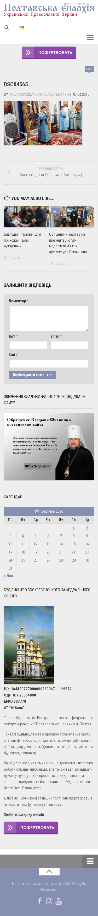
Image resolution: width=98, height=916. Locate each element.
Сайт (13, 354)
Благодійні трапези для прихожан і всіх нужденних (22, 240)
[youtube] (58, 901)
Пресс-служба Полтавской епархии (40, 94)
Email (56, 336)
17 (10, 552)
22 (74, 552)
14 (61, 544)
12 (35, 544)
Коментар (18, 301)
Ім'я (13, 336)
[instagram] (49, 901)
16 (87, 544)
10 (10, 544)
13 (48, 544)
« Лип (8, 575)
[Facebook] (39, 901)
